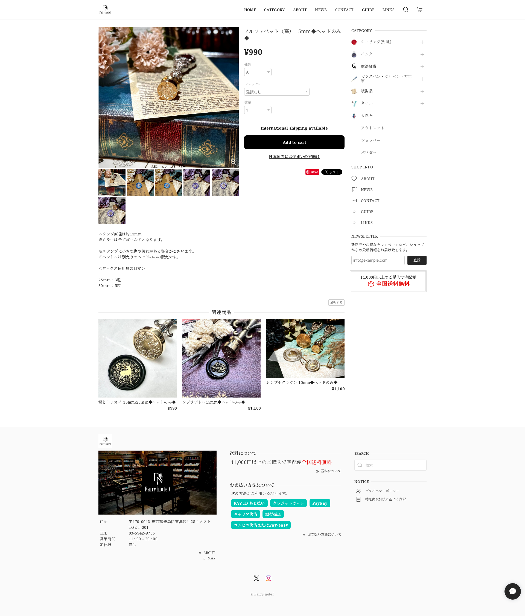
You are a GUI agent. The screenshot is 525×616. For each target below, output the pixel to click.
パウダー (369, 152)
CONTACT (344, 9)
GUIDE (368, 9)
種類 (248, 64)
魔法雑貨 (369, 66)
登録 (417, 260)
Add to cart (294, 142)
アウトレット (372, 128)
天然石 (367, 115)
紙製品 (367, 91)
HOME (250, 9)
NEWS (321, 9)
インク (367, 54)
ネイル (367, 103)
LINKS (389, 9)
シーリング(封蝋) (376, 42)
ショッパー (371, 140)
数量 (248, 102)
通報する (336, 302)
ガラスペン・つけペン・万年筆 (386, 79)
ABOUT (300, 9)
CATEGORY (274, 9)
